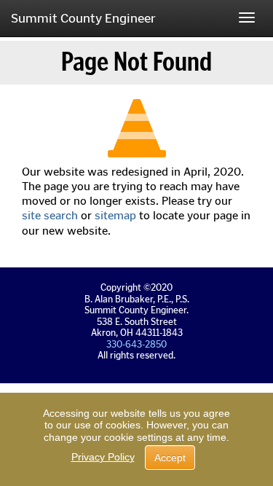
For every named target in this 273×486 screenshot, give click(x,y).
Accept (170, 457)
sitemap (115, 215)
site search (50, 215)
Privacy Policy (103, 457)
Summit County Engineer (83, 18)
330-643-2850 (136, 344)
